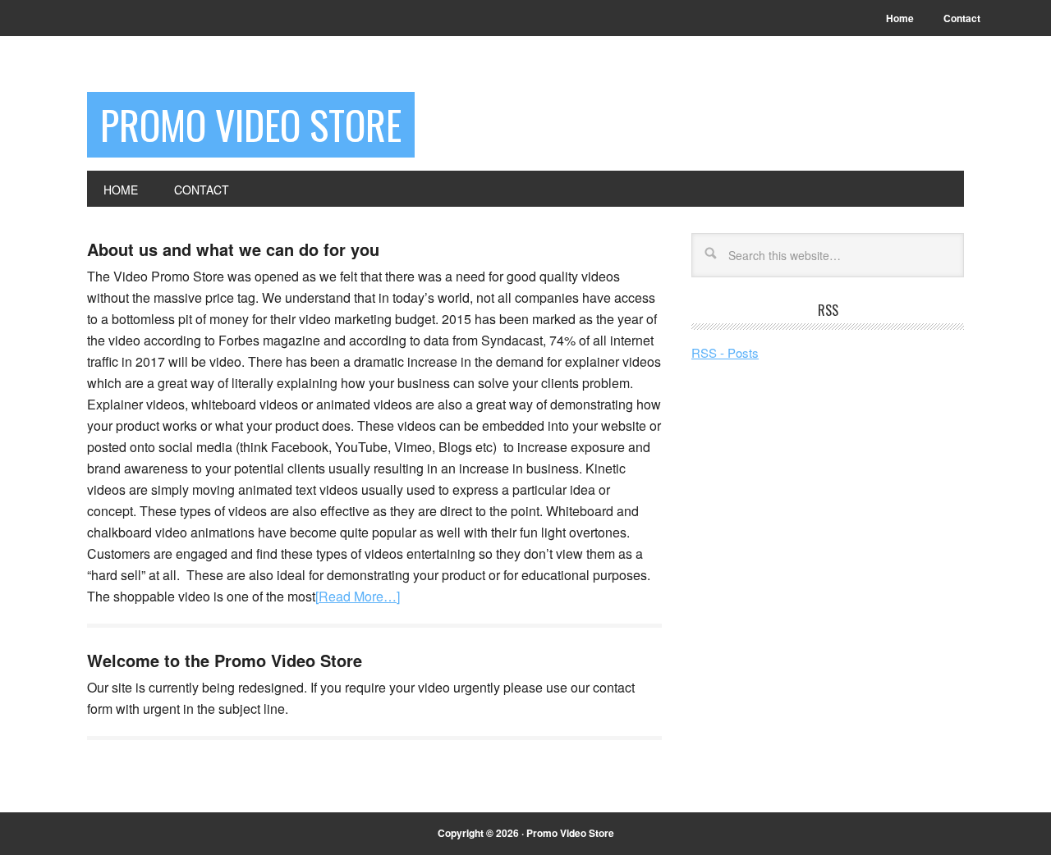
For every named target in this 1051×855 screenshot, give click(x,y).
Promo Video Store (251, 124)
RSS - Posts (725, 352)
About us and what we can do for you (233, 249)
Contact (961, 18)
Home (900, 18)
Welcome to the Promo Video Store (224, 660)
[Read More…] (357, 596)
